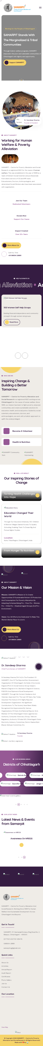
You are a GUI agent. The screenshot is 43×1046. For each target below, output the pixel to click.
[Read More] (21, 845)
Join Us (4, 984)
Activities (5, 966)
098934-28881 (9, 944)
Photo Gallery (7, 980)
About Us (5, 963)
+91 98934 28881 (14, 255)
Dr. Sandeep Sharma (31, 120)
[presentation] (18, 356)
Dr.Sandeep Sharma (24, 733)
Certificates (6, 977)
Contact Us (6, 987)
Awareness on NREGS (21, 838)
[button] (16, 804)
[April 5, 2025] (19, 507)
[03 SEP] (21, 832)
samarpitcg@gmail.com (12, 948)
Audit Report (6, 973)
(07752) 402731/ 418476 (13, 939)
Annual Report (7, 970)
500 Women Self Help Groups (17, 307)
